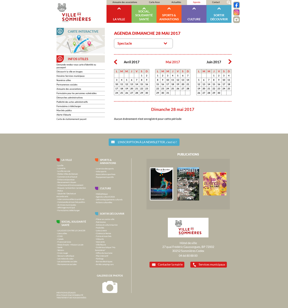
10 (116, 84)
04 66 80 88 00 (188, 255)
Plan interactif (102, 256)
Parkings (100, 258)
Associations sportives (105, 174)
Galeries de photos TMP (236, 19)
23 (146, 88)
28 (136, 93)
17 (116, 88)
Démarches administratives (69, 97)
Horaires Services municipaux (70, 76)
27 (131, 93)
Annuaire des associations (124, 2)
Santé (60, 247)
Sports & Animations (169, 17)
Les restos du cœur (66, 258)
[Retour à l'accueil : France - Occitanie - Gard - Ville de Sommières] (81, 11)
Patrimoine (101, 222)
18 (121, 88)
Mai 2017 (173, 62)
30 (146, 93)
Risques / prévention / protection (72, 188)
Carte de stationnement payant (71, 119)
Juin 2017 (213, 62)
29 (141, 93)
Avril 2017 (132, 62)
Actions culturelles (104, 202)
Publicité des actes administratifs (72, 102)
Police (60, 190)
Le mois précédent (115, 61)
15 (141, 84)
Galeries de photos (110, 275)
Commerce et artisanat (67, 176)
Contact (216, 2)
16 (146, 84)
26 (126, 93)
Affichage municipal (66, 207)
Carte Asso (154, 2)
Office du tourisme (104, 253)
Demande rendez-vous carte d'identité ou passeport (76, 66)
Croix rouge (63, 253)
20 (131, 88)
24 (116, 93)
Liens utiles (62, 233)
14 (136, 84)
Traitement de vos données (71, 297)
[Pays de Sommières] (161, 199)
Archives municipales (67, 205)
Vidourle (100, 239)
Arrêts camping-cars (105, 264)
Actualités (176, 2)
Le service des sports (105, 168)
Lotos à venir (101, 230)
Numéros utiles (63, 80)
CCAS (60, 236)
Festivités (100, 227)
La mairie (61, 168)
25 (121, 93)
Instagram (236, 12)
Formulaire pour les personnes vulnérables (76, 93)
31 (167, 93)
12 (126, 84)
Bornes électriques (104, 261)
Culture (194, 19)
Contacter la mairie (170, 264)
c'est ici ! (147, 142)
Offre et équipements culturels (109, 199)
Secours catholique (66, 256)
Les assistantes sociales (67, 261)
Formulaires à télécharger (68, 106)
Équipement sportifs (105, 177)
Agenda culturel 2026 (105, 196)
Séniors (61, 250)
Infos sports (101, 171)
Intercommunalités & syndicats (71, 199)
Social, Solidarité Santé (144, 15)
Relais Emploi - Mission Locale (70, 244)
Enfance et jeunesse (66, 179)
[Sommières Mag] (188, 199)
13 (131, 84)
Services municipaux (212, 264)
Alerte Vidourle (63, 114)
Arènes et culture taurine (107, 225)
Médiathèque (102, 194)
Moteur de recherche (229, 2)
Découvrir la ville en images (69, 71)
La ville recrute (64, 171)
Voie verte (100, 242)
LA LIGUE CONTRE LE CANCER (71, 230)
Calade (61, 239)
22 (141, 88)
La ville (119, 19)
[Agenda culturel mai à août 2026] (214, 194)
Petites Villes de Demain (68, 174)
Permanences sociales (67, 84)
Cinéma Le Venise (103, 233)
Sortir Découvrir (219, 17)
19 (126, 88)
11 (121, 84)
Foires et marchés (103, 236)
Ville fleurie (101, 244)
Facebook (236, 5)
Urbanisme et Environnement (70, 185)
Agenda (196, 2)
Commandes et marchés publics (71, 202)
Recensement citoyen (67, 182)
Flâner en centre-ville (105, 219)
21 (136, 88)
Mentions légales (66, 292)
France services (64, 242)
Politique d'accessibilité (69, 295)
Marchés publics (64, 110)
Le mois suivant (230, 61)
